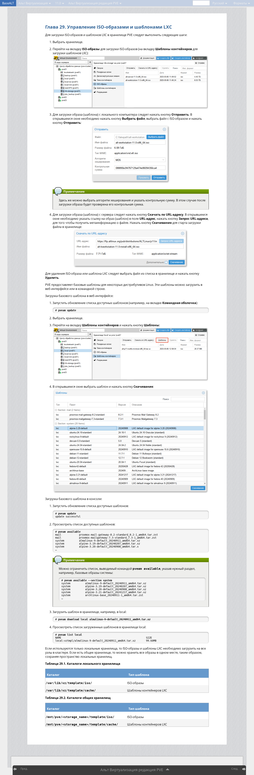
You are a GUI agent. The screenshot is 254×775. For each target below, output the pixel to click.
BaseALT (8, 3)
